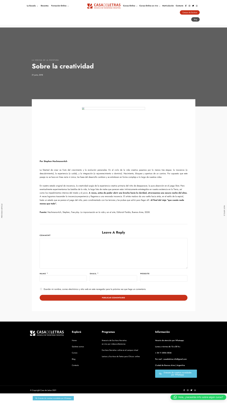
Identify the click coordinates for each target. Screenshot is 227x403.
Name (43, 273)
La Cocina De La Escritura (45, 60)
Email (93, 273)
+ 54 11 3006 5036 (163, 352)
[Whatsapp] (197, 6)
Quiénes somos (78, 346)
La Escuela (31, 5)
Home (74, 340)
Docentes (44, 5)
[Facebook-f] (186, 6)
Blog (73, 359)
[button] (198, 397)
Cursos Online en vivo (148, 5)
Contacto (179, 5)
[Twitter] (193, 6)
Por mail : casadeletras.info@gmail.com (171, 359)
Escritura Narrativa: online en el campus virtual (120, 350)
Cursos (74, 352)
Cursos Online (129, 5)
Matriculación (168, 5)
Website (145, 273)
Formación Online (58, 5)
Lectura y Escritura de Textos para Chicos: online (121, 356)
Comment (45, 235)
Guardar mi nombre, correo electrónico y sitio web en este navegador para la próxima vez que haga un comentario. (95, 289)
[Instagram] (189, 6)
